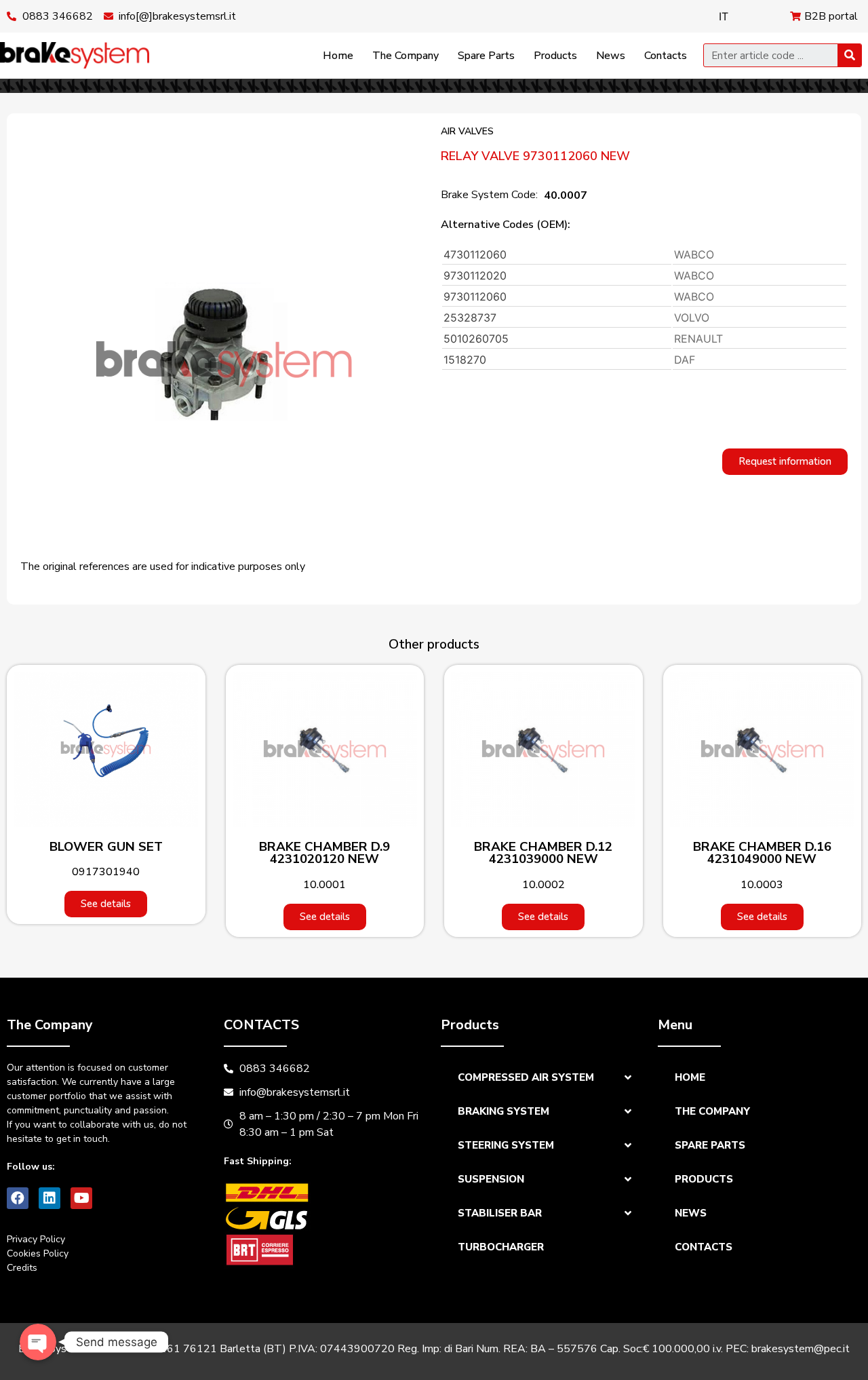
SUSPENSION (491, 1179)
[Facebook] (17, 1198)
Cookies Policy (37, 1253)
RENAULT (698, 338)
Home (338, 55)
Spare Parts (486, 55)
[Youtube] (81, 1198)
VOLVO (691, 317)
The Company (405, 55)
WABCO (694, 254)
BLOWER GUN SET (106, 847)
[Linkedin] (49, 1198)
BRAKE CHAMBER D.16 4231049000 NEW (762, 853)
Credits (22, 1267)
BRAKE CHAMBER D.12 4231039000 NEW (543, 853)
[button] (785, 461)
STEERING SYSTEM (506, 1145)
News (610, 55)
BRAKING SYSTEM (503, 1111)
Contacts (665, 55)
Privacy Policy (36, 1239)
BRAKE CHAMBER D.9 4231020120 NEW (324, 853)
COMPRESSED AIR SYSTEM (526, 1077)
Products (555, 55)
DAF (684, 359)
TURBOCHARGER (501, 1247)
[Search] (849, 55)
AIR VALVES (467, 131)
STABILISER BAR (500, 1213)
